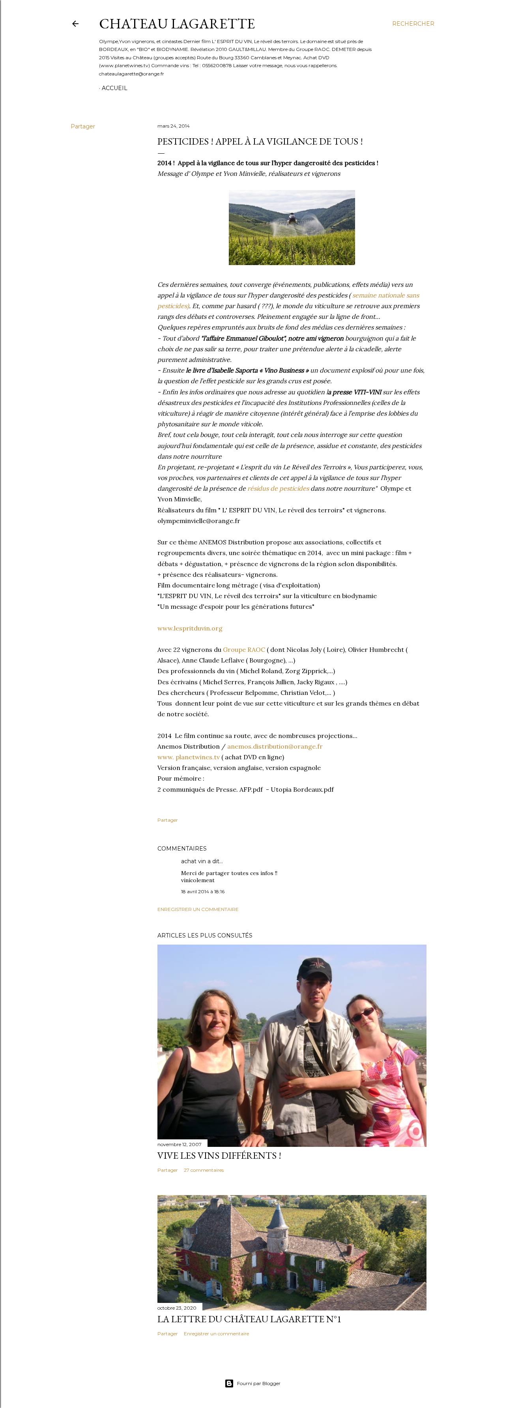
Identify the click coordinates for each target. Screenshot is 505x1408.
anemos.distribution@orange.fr (275, 746)
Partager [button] (83, 126)
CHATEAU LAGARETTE (177, 23)
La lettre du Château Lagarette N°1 (249, 1319)
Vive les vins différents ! (219, 1155)
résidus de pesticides (278, 488)
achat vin (193, 861)
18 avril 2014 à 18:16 (202, 891)
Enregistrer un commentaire (198, 909)
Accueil (114, 88)
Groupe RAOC (245, 649)
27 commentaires (204, 1170)
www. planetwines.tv (189, 757)
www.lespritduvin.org (190, 628)
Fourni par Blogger (259, 1383)
